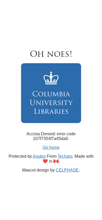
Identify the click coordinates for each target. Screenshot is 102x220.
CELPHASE (67, 170)
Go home (51, 147)
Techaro (65, 156)
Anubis (39, 156)
